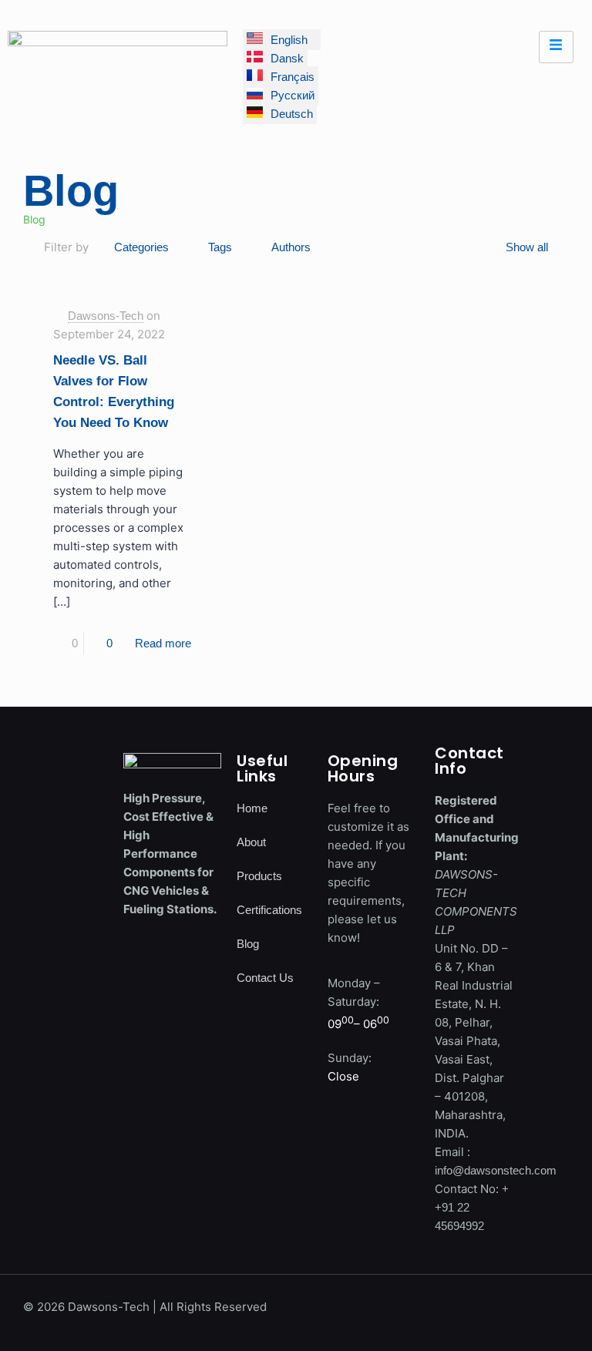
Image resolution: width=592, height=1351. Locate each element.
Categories (141, 247)
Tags (220, 247)
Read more (163, 643)
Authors (291, 247)
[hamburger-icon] (556, 47)
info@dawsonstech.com (496, 1170)
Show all (527, 247)
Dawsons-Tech (105, 315)
